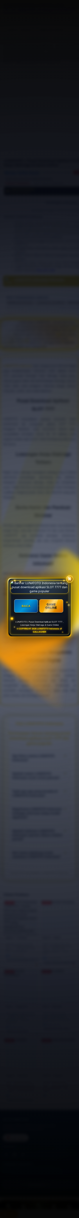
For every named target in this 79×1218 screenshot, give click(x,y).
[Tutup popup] (69, 579)
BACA (26, 606)
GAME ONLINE (51, 607)
